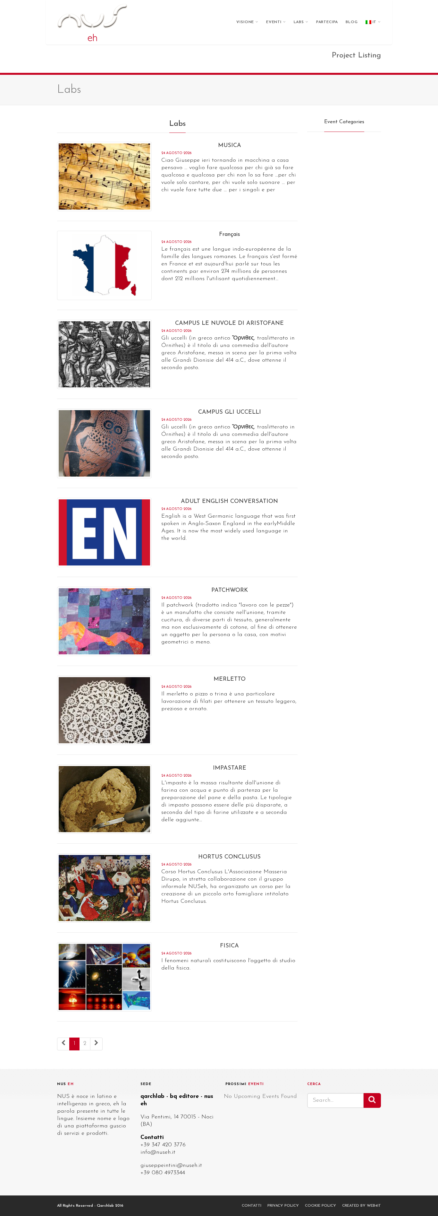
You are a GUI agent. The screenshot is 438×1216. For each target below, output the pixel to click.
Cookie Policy (320, 1206)
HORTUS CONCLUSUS (229, 857)
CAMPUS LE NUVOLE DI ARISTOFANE (229, 323)
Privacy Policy (283, 1206)
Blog (352, 22)
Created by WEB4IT (361, 1206)
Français (229, 234)
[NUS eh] (92, 22)
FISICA (229, 946)
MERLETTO (230, 679)
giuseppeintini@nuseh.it (171, 1166)
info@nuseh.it (157, 1152)
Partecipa (327, 22)
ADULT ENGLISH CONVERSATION (229, 502)
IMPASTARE (229, 768)
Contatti (251, 1206)
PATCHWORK (229, 590)
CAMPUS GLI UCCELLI (229, 412)
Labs (299, 22)
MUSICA (229, 146)
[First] (63, 1044)
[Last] (96, 1044)
